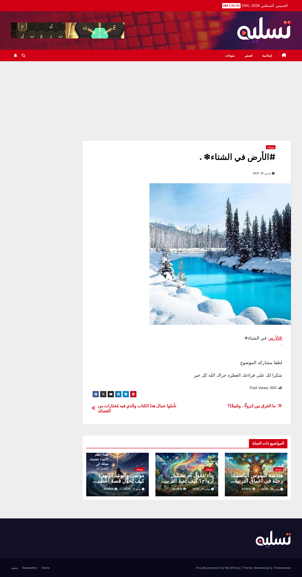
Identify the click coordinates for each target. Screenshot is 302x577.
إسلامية (267, 55)
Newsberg (261, 567)
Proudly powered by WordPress (218, 567)
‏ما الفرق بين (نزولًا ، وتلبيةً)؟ (251, 405)
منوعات (230, 55)
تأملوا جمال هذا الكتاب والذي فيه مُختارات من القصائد (137, 408)
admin (246, 489)
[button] (23, 55)
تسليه (14, 567)
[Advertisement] (151, 94)
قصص (248, 55)
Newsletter (29, 567)
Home (46, 567)
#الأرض (275, 338)
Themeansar (282, 567)
